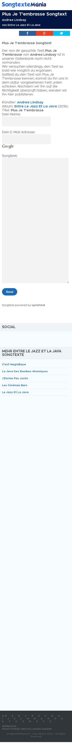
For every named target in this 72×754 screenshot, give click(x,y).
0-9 (4, 716)
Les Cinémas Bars (14, 385)
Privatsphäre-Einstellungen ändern (27, 729)
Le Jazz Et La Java (15, 392)
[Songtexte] (30, 4)
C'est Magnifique (14, 364)
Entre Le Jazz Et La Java (24, 25)
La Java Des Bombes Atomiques (25, 371)
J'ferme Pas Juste (15, 378)
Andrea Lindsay (14, 19)
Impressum (9, 726)
